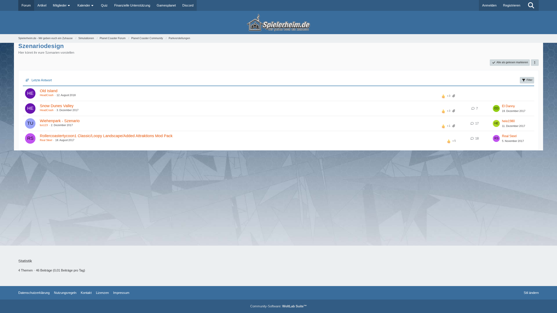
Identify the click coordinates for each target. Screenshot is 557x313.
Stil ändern (531, 293)
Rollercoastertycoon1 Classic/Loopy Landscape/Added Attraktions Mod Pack (106, 136)
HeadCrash (47, 95)
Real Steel (46, 140)
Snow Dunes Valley (57, 106)
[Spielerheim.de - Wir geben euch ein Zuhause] (278, 22)
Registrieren (511, 5)
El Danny (508, 106)
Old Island (48, 91)
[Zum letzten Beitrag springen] (496, 108)
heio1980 (508, 121)
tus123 (44, 125)
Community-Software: (278, 306)
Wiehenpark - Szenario (60, 121)
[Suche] (531, 5)
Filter (529, 80)
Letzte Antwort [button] (42, 80)
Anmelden (489, 5)
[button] (535, 62)
